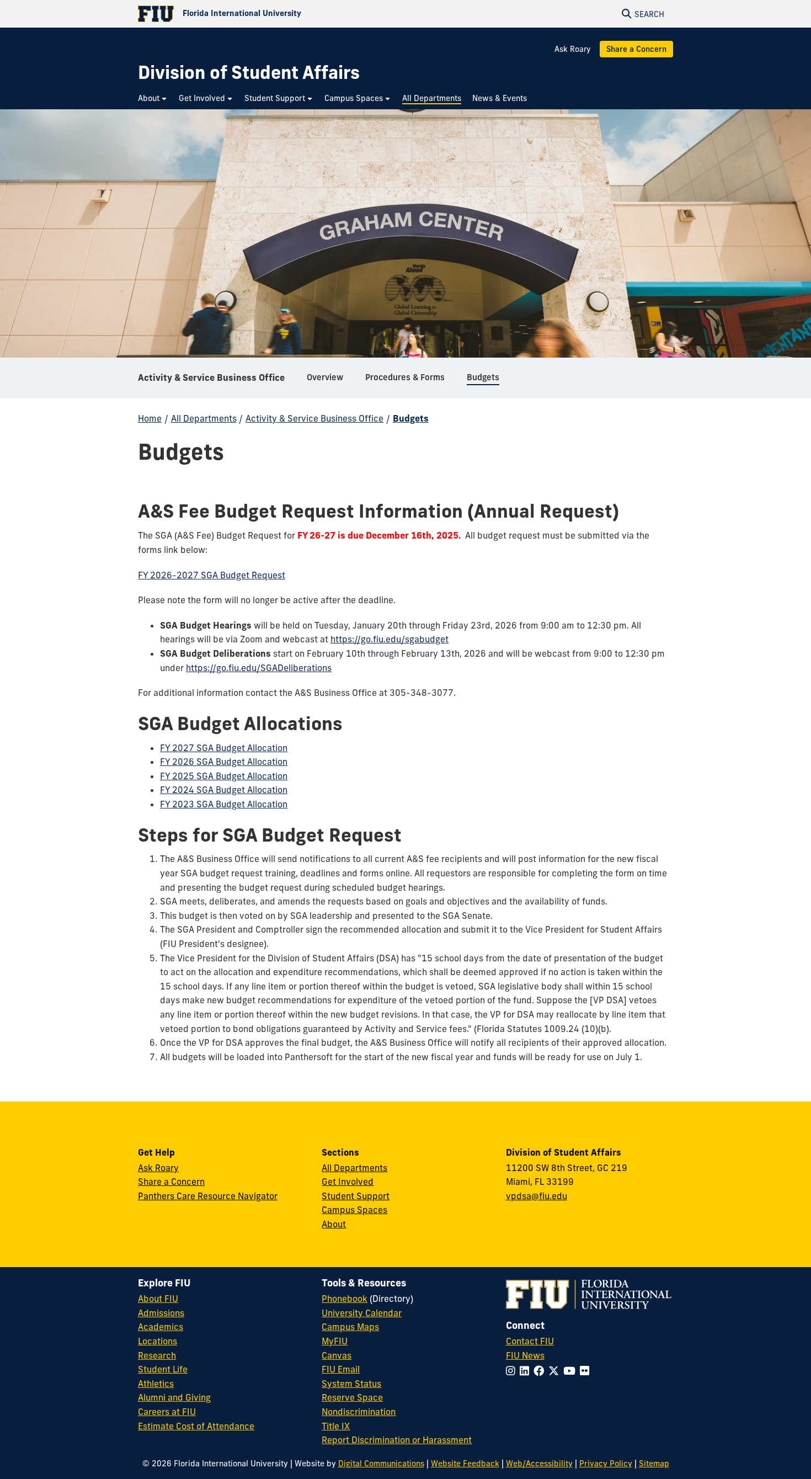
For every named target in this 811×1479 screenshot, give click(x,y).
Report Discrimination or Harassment (397, 1439)
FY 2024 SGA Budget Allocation (223, 789)
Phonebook (344, 1298)
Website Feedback (465, 1464)
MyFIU (335, 1341)
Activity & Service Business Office (211, 377)
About (334, 1224)
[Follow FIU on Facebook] (540, 1371)
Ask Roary (572, 49)
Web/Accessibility (539, 1464)
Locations (157, 1341)
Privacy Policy (605, 1464)
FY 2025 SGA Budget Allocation (223, 775)
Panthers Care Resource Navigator (208, 1195)
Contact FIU (530, 1341)
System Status (351, 1383)
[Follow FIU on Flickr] (587, 1371)
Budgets (411, 418)
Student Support (356, 1195)
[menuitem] (152, 98)
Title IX (336, 1426)
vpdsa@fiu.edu (536, 1195)
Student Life (163, 1369)
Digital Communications (381, 1464)
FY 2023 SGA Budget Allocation (223, 804)
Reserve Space (352, 1397)
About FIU (158, 1298)
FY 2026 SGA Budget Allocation (223, 761)
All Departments (204, 418)
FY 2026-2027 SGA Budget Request (211, 575)
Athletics (156, 1383)
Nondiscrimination (359, 1411)
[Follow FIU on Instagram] (513, 1371)
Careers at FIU (167, 1411)
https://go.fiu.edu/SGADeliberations (259, 667)
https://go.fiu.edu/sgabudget (389, 639)
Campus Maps (350, 1326)
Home (150, 418)
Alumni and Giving (174, 1397)
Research (157, 1355)
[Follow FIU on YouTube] (571, 1371)
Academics (160, 1326)
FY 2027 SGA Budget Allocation (223, 747)
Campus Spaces (354, 1209)
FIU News (525, 1355)
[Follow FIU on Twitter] (555, 1371)
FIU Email (341, 1369)
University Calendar (362, 1312)
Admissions (161, 1312)
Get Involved (348, 1181)
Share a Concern (636, 49)
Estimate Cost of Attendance (196, 1426)
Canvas (336, 1355)
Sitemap (654, 1464)
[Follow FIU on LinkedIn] (526, 1371)
